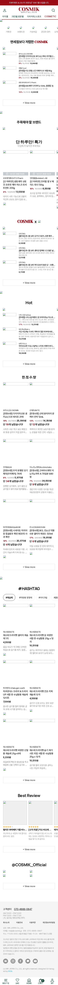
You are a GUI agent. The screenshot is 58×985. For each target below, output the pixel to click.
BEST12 (5, 983)
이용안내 (19, 922)
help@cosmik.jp (15, 931)
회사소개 (6, 922)
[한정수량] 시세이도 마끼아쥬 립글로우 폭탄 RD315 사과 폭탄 (15, 533)
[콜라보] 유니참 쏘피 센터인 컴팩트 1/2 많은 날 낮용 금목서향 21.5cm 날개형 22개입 (36, 250)
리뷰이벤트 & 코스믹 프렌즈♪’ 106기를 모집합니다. (29, 3)
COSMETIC (50, 16)
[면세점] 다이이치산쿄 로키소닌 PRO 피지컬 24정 (37, 56)
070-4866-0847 (23, 909)
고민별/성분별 (17, 16)
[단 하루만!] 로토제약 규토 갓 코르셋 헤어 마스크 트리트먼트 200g (15, 184)
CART (40, 982)
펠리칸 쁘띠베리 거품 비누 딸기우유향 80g (14, 829)
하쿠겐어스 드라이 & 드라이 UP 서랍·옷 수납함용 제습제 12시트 (15, 694)
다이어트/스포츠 (34, 16)
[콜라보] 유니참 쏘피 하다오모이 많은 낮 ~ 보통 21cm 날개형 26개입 (37, 265)
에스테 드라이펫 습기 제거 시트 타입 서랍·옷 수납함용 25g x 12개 (41, 753)
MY (4, 7)
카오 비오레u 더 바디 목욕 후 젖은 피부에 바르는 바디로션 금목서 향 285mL (36, 331)
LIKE (17, 983)
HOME (29, 983)
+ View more (29, 103)
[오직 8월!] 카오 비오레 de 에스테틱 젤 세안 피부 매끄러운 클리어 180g (40, 829)
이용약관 (32, 922)
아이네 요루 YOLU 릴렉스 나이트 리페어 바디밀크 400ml (36, 346)
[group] (15, 819)
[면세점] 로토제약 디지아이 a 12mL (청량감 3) (36, 86)
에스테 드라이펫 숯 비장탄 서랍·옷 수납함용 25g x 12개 (42, 638)
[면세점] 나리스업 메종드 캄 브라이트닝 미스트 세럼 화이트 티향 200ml (37, 317)
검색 (53, 7)
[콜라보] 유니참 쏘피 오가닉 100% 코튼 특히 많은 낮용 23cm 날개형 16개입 (36, 236)
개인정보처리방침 (49, 922)
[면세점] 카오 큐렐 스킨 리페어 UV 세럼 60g (35, 71)
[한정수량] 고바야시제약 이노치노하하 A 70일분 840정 (42, 473)
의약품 (5, 16)
